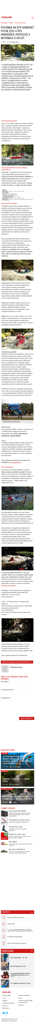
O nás (4, 998)
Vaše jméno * (5, 681)
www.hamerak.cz (15, 462)
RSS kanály (5, 1008)
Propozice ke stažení (9, 585)
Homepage (4, 23)
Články (11, 23)
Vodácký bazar (7, 950)
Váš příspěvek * (6, 698)
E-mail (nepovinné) (7, 690)
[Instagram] (6, 1013)
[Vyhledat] (27, 17)
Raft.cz (20, 998)
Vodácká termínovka (8, 1003)
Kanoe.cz (21, 1005)
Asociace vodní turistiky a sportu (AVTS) (25, 1001)
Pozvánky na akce (20, 23)
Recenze (4, 1005)
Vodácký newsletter (24, 995)
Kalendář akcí (6, 912)
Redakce (4, 1000)
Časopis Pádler (6, 995)
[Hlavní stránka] (6, 17)
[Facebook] (3, 1013)
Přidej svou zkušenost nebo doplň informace (16, 662)
